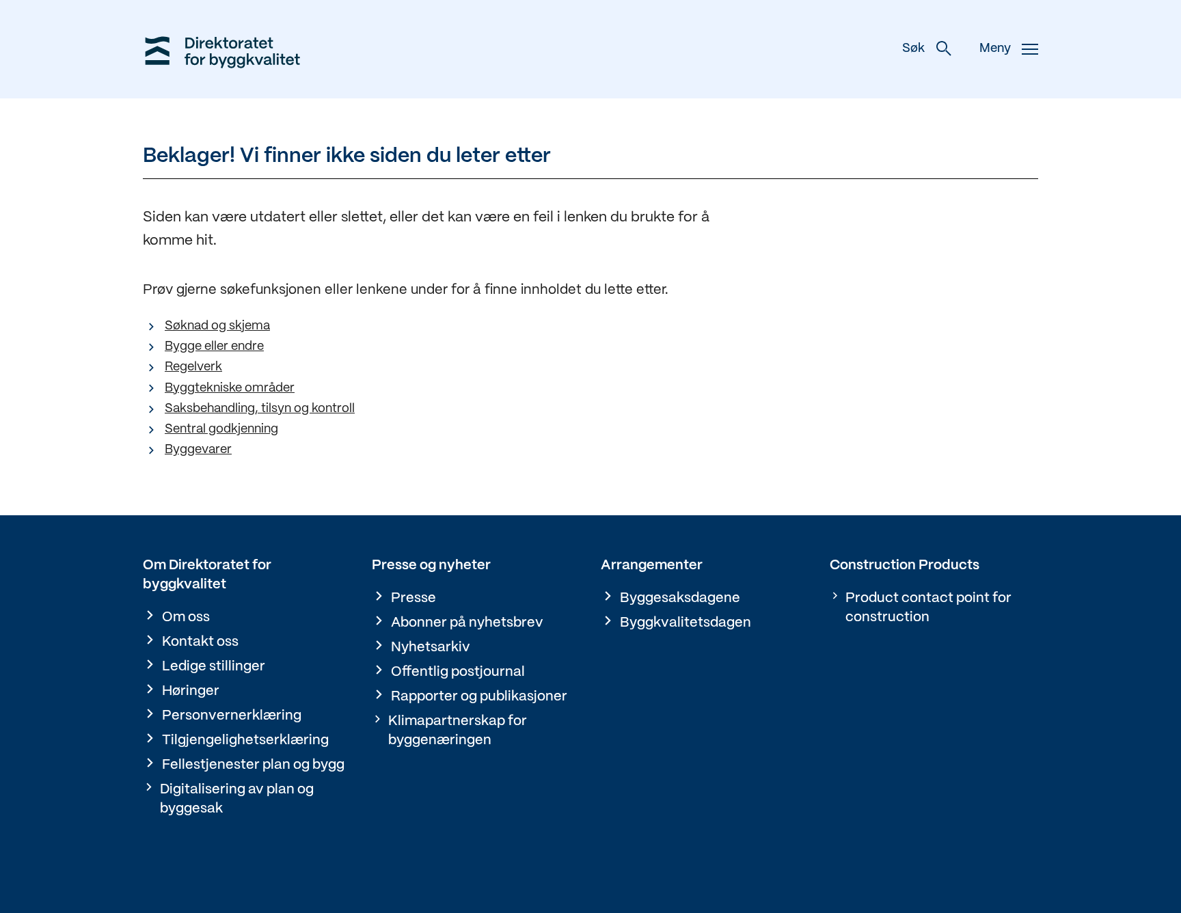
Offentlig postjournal (458, 672)
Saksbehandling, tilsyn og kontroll (260, 409)
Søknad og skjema (217, 326)
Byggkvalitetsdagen (685, 622)
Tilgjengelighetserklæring (245, 740)
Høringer (190, 691)
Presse (413, 598)
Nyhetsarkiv (430, 647)
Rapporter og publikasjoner (479, 696)
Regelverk (193, 367)
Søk (913, 49)
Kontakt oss (200, 642)
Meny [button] (995, 49)
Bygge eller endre (214, 347)
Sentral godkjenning (221, 429)
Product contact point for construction (928, 608)
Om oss (186, 617)
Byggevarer (198, 450)
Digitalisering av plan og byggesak (237, 799)
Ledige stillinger (213, 666)
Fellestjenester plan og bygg (253, 765)
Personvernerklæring (231, 715)
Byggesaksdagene (680, 598)
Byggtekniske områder (230, 388)
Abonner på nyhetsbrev (467, 622)
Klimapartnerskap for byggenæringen (457, 731)
